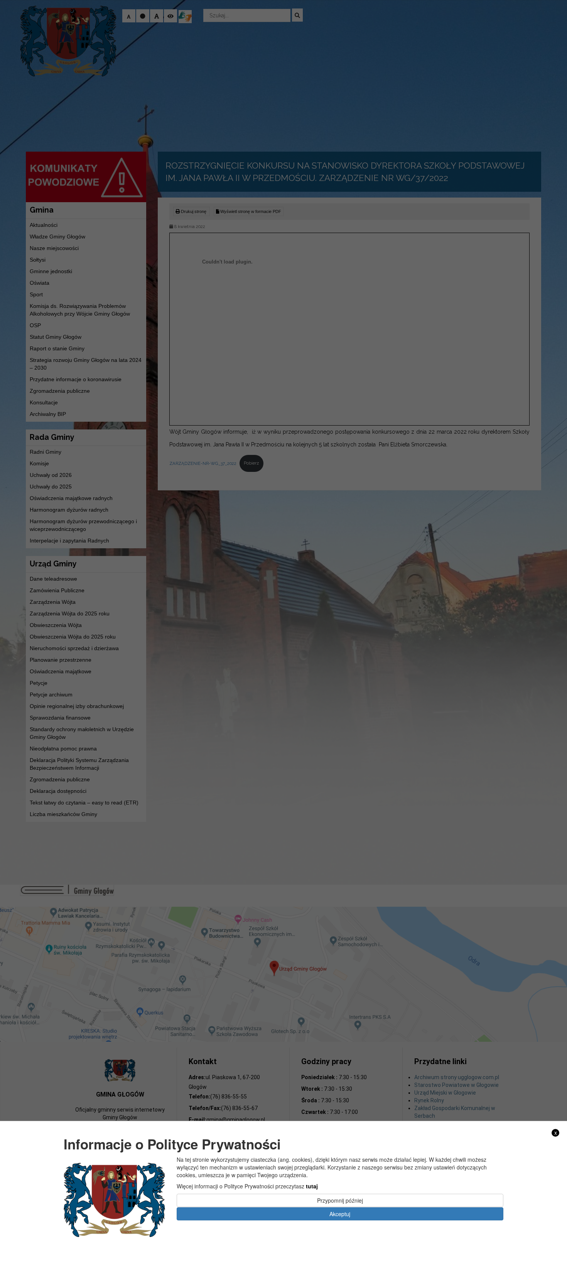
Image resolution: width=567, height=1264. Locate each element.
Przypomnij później (340, 1200)
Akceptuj (339, 1213)
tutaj (312, 1186)
